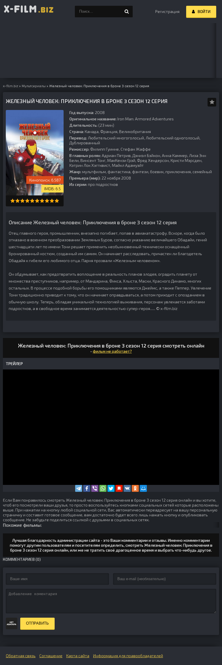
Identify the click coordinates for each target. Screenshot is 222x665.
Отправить (37, 623)
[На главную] (29, 11)
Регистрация (167, 11)
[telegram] (78, 488)
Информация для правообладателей (128, 655)
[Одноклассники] (135, 488)
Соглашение (50, 655)
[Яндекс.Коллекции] (119, 488)
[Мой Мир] (143, 488)
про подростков (103, 184)
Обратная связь (21, 655)
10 (56, 200)
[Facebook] (86, 488)
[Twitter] (111, 488)
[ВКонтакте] (127, 488)
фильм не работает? (112, 351)
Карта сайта (77, 655)
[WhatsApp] (102, 488)
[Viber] (94, 488)
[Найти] (127, 11)
